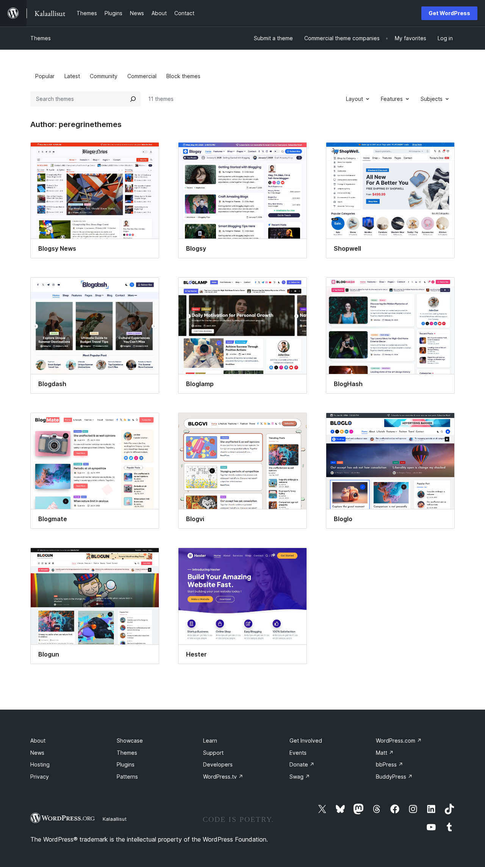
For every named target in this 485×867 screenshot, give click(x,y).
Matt (385, 752)
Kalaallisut (115, 819)
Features (392, 99)
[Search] (133, 99)
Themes (40, 38)
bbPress (389, 764)
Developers (218, 764)
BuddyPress (394, 776)
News (37, 752)
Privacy (39, 776)
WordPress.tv (223, 776)
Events (298, 752)
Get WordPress (449, 13)
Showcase (130, 740)
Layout (354, 99)
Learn (210, 740)
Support (213, 752)
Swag (299, 776)
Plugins (126, 764)
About (37, 740)
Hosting (40, 764)
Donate (301, 764)
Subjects (432, 99)
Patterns (127, 776)
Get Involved (305, 740)
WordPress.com (399, 740)
